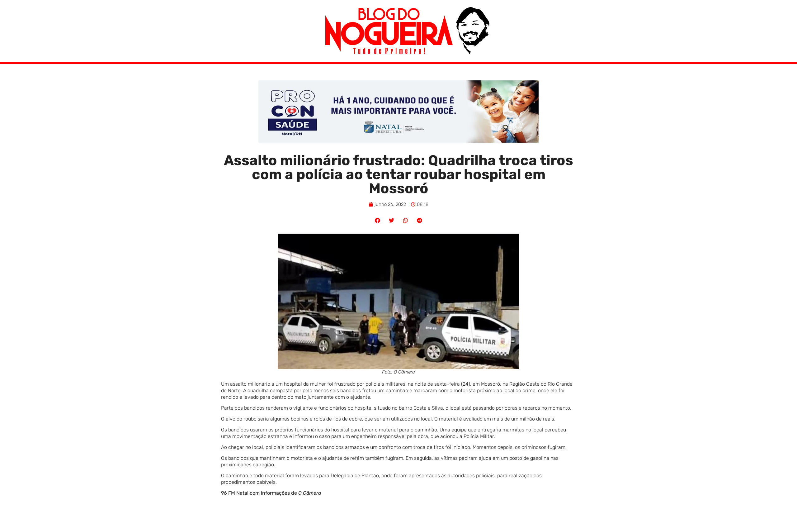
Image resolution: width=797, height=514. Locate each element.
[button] (377, 220)
